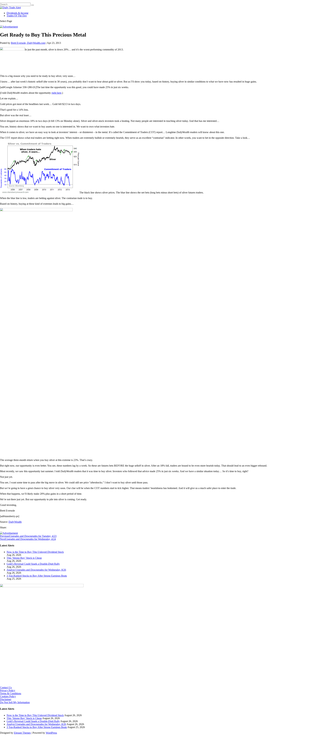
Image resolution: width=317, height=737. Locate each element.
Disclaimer (5, 699)
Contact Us (6, 687)
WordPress (51, 732)
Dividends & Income (17, 13)
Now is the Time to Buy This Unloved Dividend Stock (35, 552)
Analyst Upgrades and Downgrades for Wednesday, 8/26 (36, 569)
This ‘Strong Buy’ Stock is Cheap (24, 557)
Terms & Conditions (10, 693)
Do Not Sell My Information (15, 702)
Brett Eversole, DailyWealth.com (28, 42)
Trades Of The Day (17, 15)
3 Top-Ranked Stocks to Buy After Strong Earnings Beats (37, 575)
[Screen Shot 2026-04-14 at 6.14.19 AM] (42, 586)
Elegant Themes (22, 732)
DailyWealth (15, 521)
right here (56, 92)
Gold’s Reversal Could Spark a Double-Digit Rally (33, 563)
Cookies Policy (8, 696)
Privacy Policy (7, 690)
